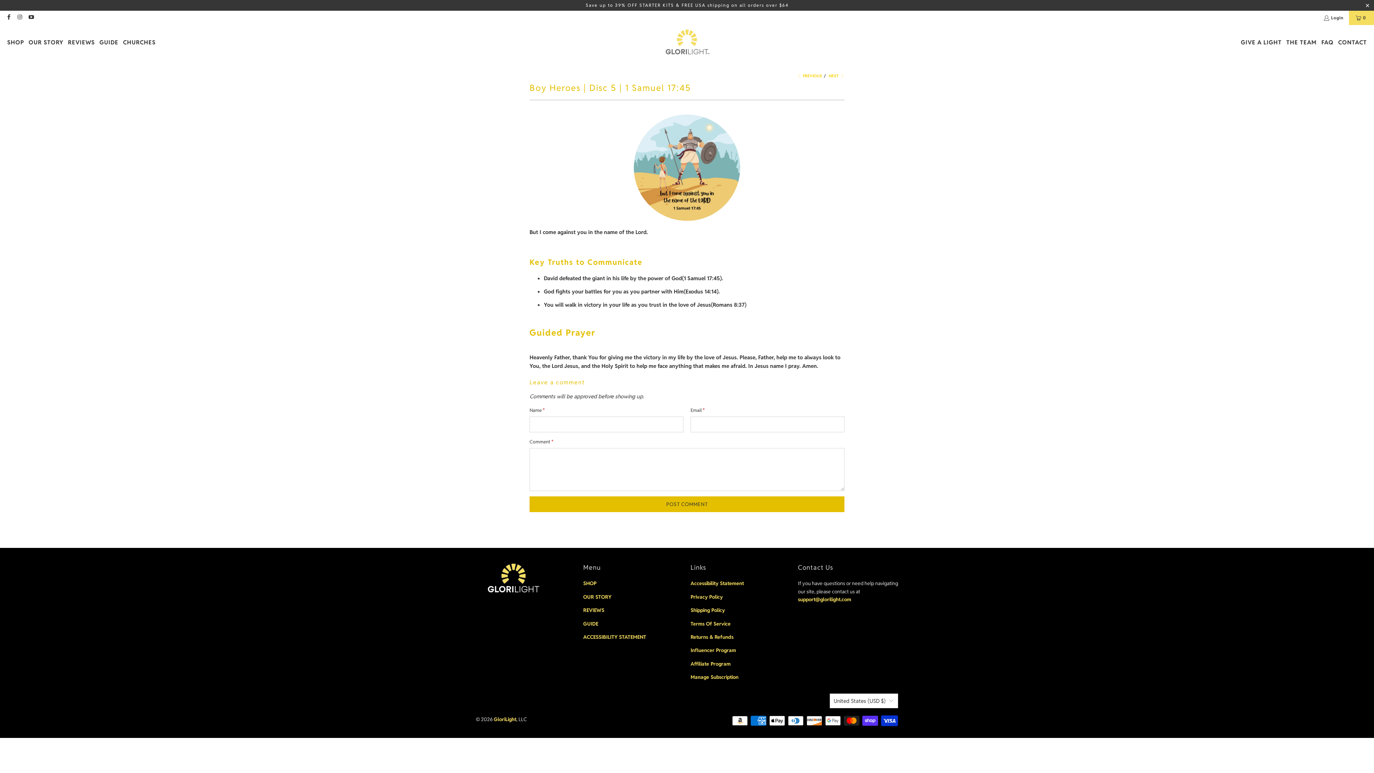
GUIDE (590, 624)
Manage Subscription (715, 677)
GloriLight (505, 719)
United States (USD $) (860, 700)
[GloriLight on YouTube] (31, 17)
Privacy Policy (707, 597)
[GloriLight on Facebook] (8, 17)
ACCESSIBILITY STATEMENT (614, 637)
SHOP (589, 583)
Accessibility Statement (717, 583)
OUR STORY (597, 597)
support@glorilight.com (824, 599)
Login (1337, 17)
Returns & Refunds (712, 637)
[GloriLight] (687, 43)
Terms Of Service (711, 624)
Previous (812, 75)
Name (537, 410)
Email (698, 410)
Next (834, 75)
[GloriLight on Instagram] (19, 17)
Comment (542, 442)
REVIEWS (593, 610)
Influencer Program (713, 650)
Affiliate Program (711, 664)
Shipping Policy (708, 610)
